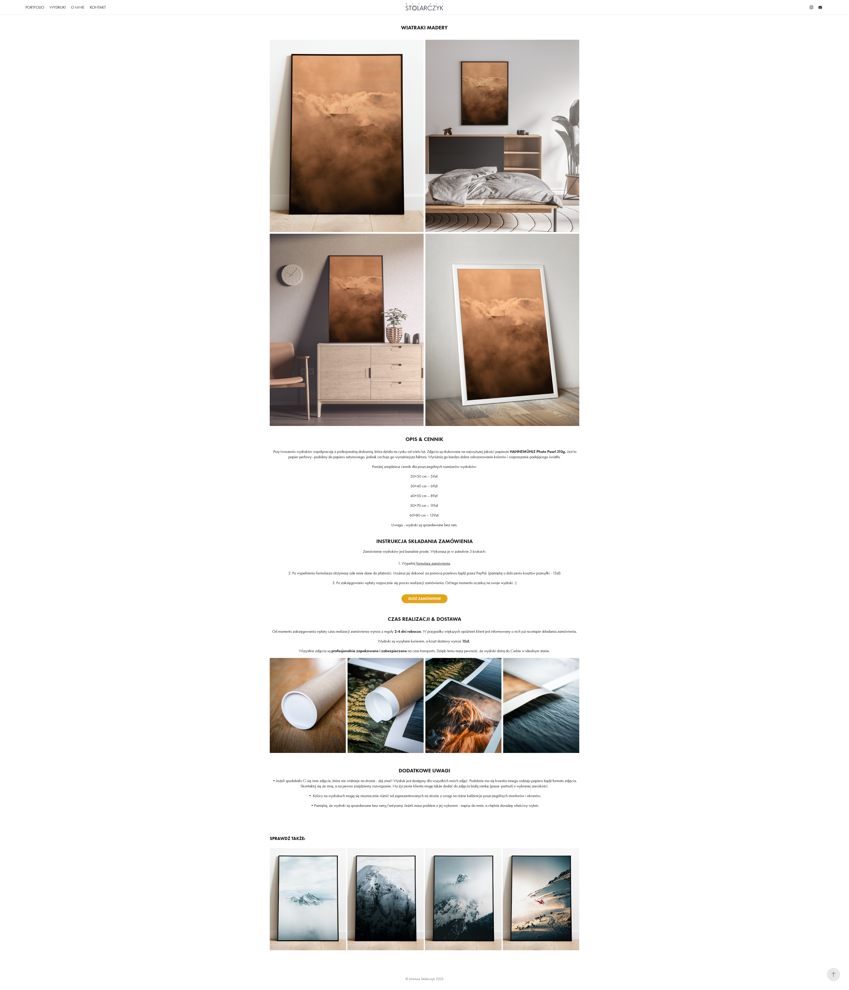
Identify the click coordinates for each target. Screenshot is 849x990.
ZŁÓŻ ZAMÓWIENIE (424, 599)
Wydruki (58, 7)
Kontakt (98, 7)
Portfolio (34, 7)
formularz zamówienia (433, 563)
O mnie (77, 7)
